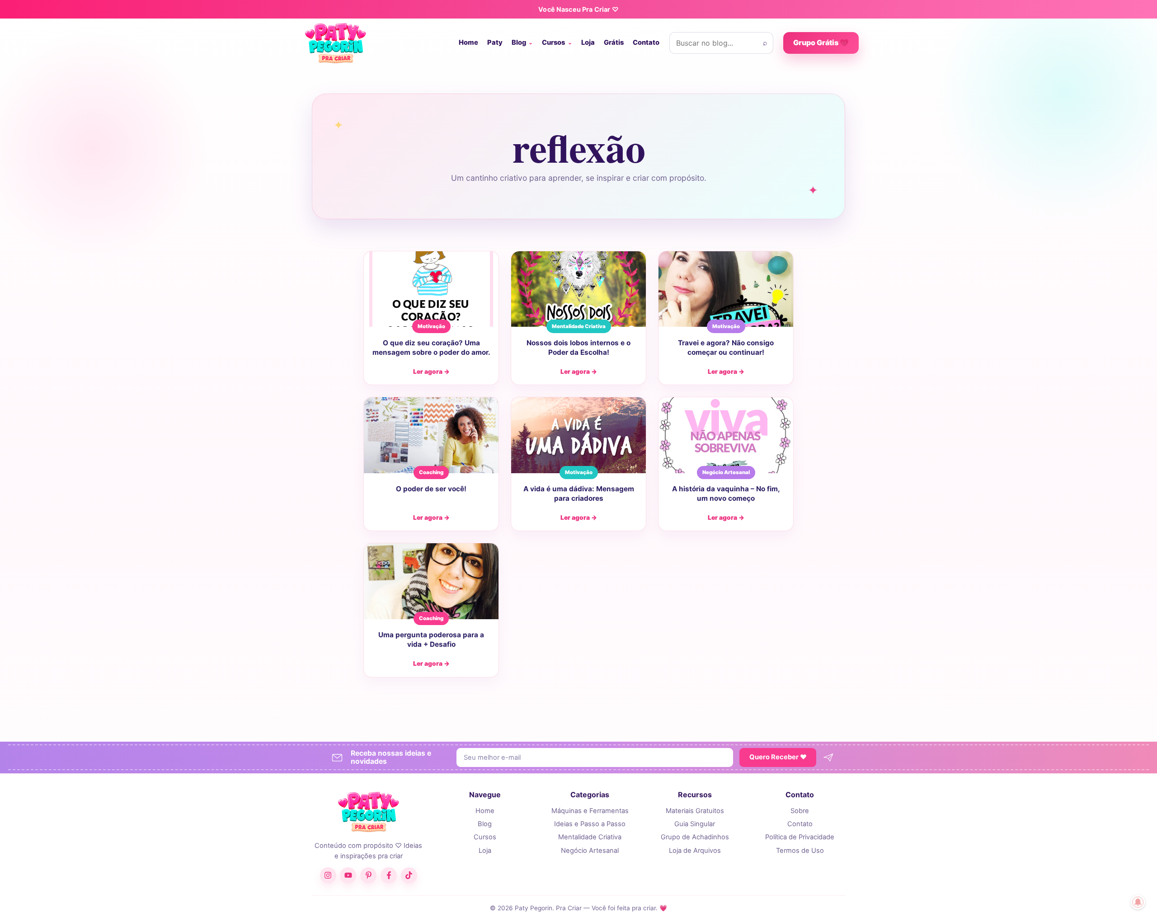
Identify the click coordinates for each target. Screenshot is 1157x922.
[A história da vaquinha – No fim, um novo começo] (725, 435)
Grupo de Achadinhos (695, 837)
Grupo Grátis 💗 (821, 42)
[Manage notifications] (1138, 902)
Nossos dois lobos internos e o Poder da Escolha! (578, 348)
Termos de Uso (800, 851)
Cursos (553, 42)
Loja (588, 42)
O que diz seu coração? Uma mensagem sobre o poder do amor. (431, 348)
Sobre (799, 811)
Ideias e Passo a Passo (590, 824)
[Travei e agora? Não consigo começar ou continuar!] (725, 289)
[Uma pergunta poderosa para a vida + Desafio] (431, 581)
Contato (646, 42)
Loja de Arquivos (695, 851)
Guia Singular (694, 824)
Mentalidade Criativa (589, 837)
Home (468, 42)
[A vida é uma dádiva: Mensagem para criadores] (578, 435)
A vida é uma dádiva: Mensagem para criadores (578, 494)
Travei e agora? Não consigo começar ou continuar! (726, 348)
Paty (495, 42)
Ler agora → (431, 371)
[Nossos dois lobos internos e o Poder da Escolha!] (578, 289)
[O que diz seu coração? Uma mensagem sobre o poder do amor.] (431, 289)
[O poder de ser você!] (431, 435)
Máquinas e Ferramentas (590, 811)
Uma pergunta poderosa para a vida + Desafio (431, 639)
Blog (519, 42)
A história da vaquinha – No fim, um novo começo (726, 494)
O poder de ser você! (431, 489)
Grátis (614, 42)
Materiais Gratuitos (695, 811)
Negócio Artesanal (590, 851)
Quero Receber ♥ (778, 757)
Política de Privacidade (799, 837)
